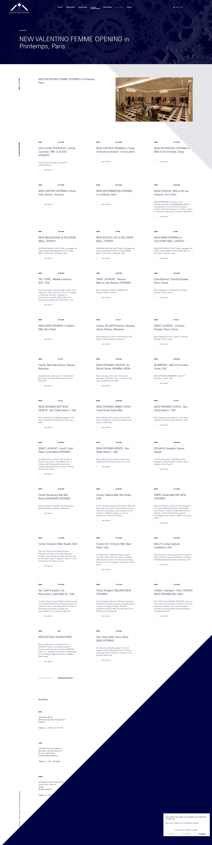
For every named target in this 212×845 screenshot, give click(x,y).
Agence (60, 7)
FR (174, 7)
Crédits (60, 836)
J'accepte (202, 834)
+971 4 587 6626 (53, 762)
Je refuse (171, 834)
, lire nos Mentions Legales (189, 823)
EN (177, 7)
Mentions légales (45, 836)
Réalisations (83, 7)
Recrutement (107, 7)
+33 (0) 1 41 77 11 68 (55, 728)
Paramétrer (187, 834)
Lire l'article (48, 170)
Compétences (70, 7)
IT (179, 7)
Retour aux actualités (65, 678)
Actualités (119, 7)
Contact (129, 7)
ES (181, 7)
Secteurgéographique (95, 8)
